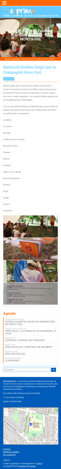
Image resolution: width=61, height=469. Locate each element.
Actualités (16, 59)
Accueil (8, 59)
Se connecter (9, 454)
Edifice (39, 463)
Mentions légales (11, 451)
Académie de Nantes (27, 466)
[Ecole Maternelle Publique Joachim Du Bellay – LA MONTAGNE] (30, 15)
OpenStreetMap (33, 443)
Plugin (54, 443)
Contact (7, 449)
